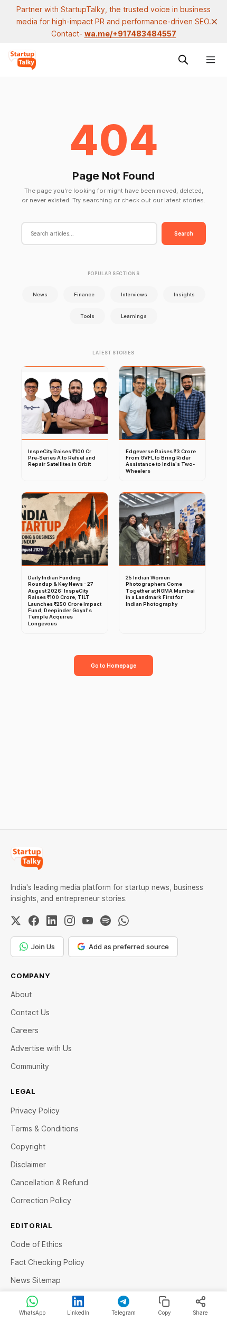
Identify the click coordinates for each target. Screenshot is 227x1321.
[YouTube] (87, 920)
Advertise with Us (41, 1048)
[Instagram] (69, 920)
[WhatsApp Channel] (123, 920)
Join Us (43, 946)
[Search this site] (183, 59)
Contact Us (30, 1012)
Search (183, 233)
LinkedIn (78, 1312)
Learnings (134, 316)
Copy (164, 1312)
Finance (84, 294)
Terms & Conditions (45, 1128)
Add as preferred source (129, 946)
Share (200, 1312)
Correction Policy (41, 1200)
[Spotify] (105, 920)
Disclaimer (28, 1164)
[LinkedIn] (51, 920)
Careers (25, 1030)
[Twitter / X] (16, 920)
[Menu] (210, 59)
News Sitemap (36, 1280)
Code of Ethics (36, 1244)
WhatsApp (32, 1312)
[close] (214, 21)
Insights (184, 294)
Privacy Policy (35, 1110)
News (40, 294)
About (21, 994)
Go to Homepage (113, 665)
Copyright (28, 1146)
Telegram (123, 1312)
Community (30, 1066)
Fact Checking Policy (47, 1262)
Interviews (134, 294)
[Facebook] (34, 920)
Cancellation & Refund (49, 1182)
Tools (87, 316)
